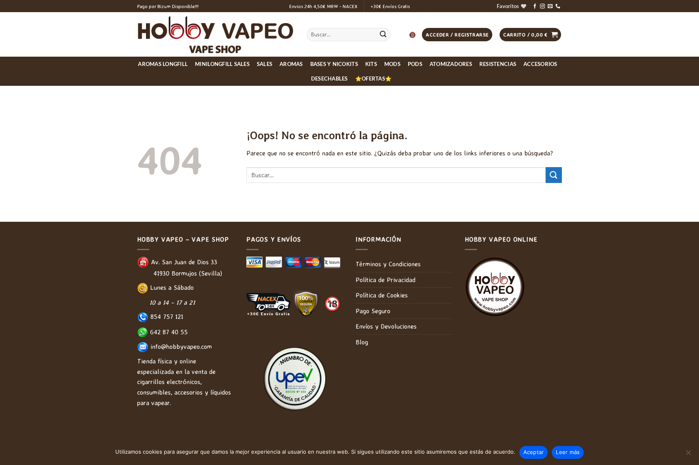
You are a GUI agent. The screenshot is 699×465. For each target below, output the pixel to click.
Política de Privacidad (385, 280)
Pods (415, 64)
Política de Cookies (382, 295)
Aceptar (533, 452)
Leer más (568, 452)
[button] (530, 34)
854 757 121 (165, 316)
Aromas (291, 64)
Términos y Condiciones (388, 264)
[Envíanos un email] (550, 6)
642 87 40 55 (168, 332)
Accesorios (540, 64)
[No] (688, 454)
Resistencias (497, 64)
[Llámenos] (557, 6)
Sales (264, 64)
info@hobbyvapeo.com (180, 346)
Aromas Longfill (163, 64)
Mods (392, 64)
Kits (371, 64)
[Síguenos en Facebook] (534, 6)
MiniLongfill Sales (222, 64)
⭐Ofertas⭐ (373, 78)
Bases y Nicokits (334, 64)
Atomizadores (451, 64)
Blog (362, 342)
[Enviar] (383, 35)
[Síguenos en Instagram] (542, 6)
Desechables (329, 78)
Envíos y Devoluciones (386, 326)
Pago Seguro (373, 311)
